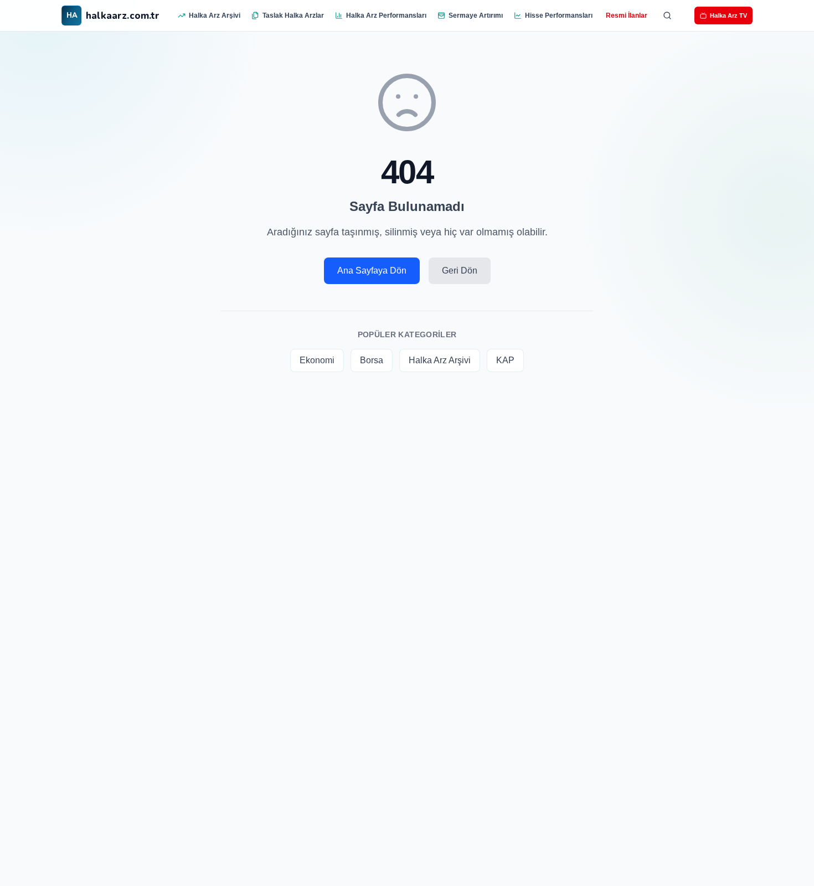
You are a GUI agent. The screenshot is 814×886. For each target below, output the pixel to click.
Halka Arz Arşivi (214, 15)
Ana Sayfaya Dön (371, 270)
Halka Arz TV (728, 15)
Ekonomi (317, 360)
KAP (505, 360)
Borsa (371, 360)
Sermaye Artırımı (476, 15)
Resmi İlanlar (626, 15)
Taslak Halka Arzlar (293, 15)
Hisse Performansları (559, 15)
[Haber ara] (667, 15)
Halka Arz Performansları (386, 15)
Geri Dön (459, 270)
